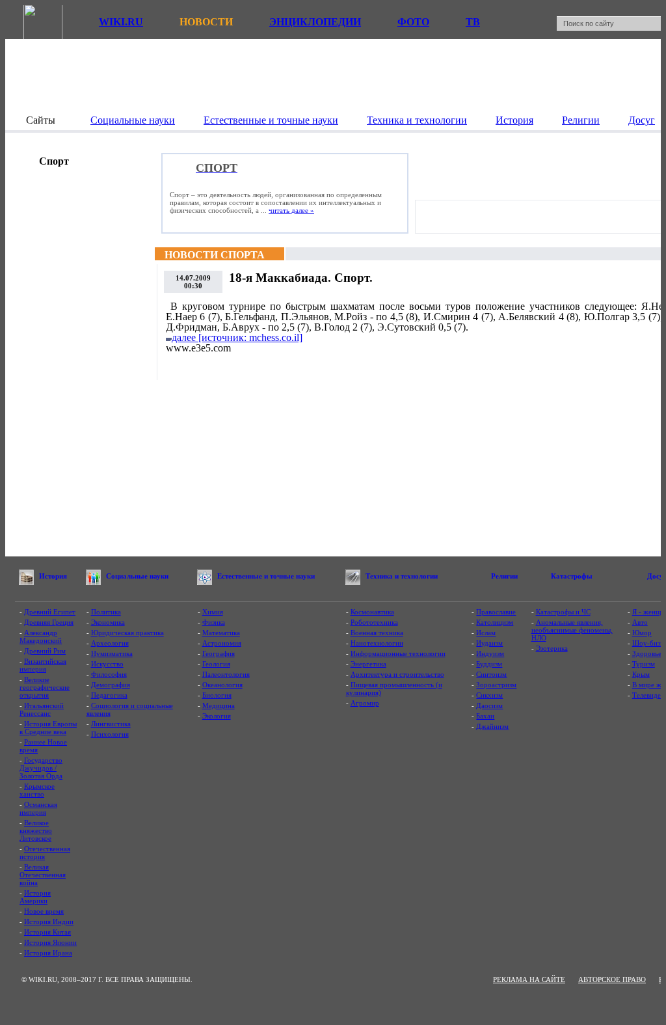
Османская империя (38, 808)
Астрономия (221, 643)
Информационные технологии (398, 653)
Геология (216, 664)
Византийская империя (43, 665)
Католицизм (494, 622)
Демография (110, 685)
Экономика (108, 622)
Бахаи (485, 716)
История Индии (48, 921)
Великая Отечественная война (43, 874)
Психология (110, 734)
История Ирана (48, 953)
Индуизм (490, 653)
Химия (212, 612)
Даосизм (489, 705)
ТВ (473, 21)
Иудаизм (489, 643)
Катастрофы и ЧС (563, 612)
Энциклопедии (315, 21)
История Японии (50, 942)
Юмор (642, 632)
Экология (216, 716)
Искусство (107, 664)
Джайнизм (492, 726)
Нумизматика (112, 653)
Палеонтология (226, 674)
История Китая (47, 932)
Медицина (218, 705)
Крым (641, 674)
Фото (413, 21)
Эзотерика (552, 648)
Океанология (222, 685)
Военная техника (377, 632)
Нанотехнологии (377, 643)
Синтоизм (491, 674)
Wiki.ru (121, 21)
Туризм (643, 664)
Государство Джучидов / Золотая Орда (41, 768)
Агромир (365, 703)
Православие (496, 612)
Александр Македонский (41, 636)
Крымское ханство (37, 790)
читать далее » (291, 210)
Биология (217, 695)
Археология (110, 643)
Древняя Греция (48, 622)
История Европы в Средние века (48, 727)
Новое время (44, 911)
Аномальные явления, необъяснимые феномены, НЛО (572, 630)
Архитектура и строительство (397, 674)
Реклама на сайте (529, 979)
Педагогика (109, 695)
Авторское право (612, 979)
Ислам (486, 632)
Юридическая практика (127, 632)
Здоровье (646, 653)
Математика (221, 632)
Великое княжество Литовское (36, 830)
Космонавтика (372, 612)
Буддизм (489, 664)
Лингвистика (111, 724)
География (218, 653)
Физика (213, 622)
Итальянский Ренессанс (42, 709)
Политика (106, 612)
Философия (109, 674)
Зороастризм (496, 685)
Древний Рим (45, 651)
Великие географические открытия (45, 687)
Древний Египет (49, 612)
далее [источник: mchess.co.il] (237, 337)
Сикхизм (489, 695)
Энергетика (368, 664)
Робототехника (374, 622)
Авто (640, 622)
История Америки (35, 897)
